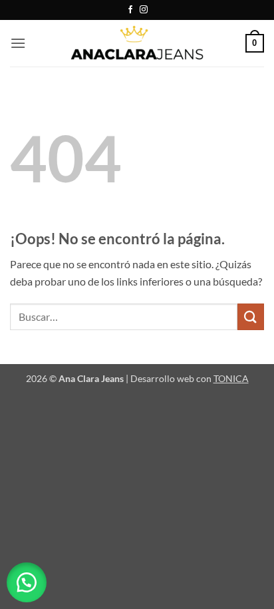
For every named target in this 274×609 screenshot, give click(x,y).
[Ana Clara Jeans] (137, 43)
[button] (18, 43)
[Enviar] (250, 316)
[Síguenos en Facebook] (130, 10)
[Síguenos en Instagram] (144, 10)
